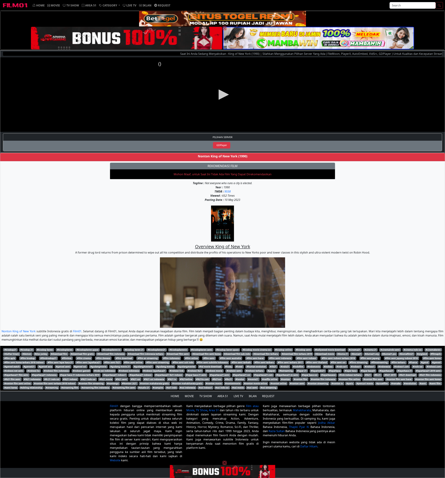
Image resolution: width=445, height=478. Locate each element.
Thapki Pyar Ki (299, 427)
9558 (227, 191)
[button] (109, 5)
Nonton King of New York (19, 331)
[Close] (224, 28)
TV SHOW (205, 396)
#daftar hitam (11, 353)
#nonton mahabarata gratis (154, 383)
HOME (175, 396)
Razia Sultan (277, 431)
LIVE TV (238, 396)
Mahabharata (302, 410)
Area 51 (214, 410)
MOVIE (189, 396)
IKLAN (253, 396)
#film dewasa (103, 358)
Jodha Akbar (326, 423)
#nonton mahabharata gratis (187, 383)
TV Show (201, 410)
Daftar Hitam (308, 446)
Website (115, 460)
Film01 (77, 331)
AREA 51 (222, 396)
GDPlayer (221, 145)
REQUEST (268, 396)
